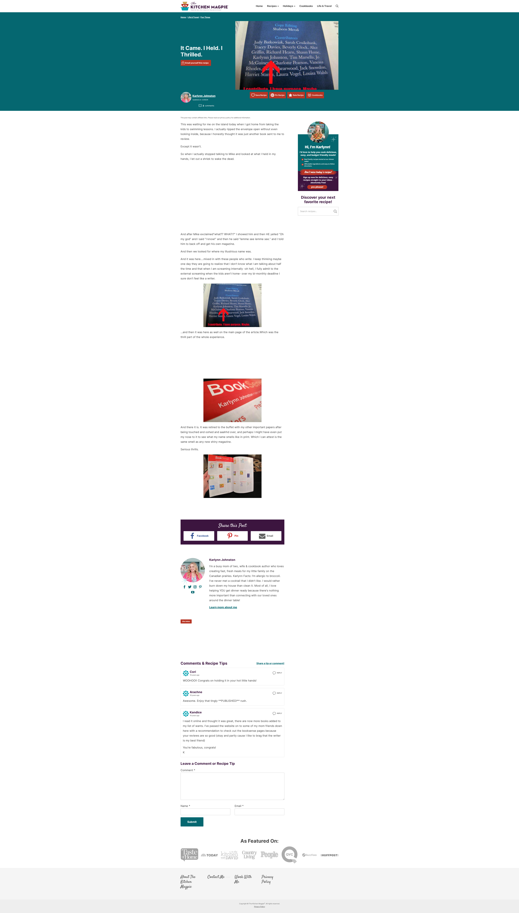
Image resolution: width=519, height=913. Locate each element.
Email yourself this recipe (197, 63)
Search (335, 211)
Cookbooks (317, 95)
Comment (188, 770)
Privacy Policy (267, 879)
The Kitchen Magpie (204, 6)
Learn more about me (223, 607)
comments (208, 105)
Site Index (186, 621)
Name (185, 806)
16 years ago (194, 675)
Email (239, 806)
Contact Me (216, 877)
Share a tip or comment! (270, 663)
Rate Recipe (298, 95)
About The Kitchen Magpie (188, 882)
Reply (279, 673)
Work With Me (243, 879)
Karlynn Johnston (203, 95)
